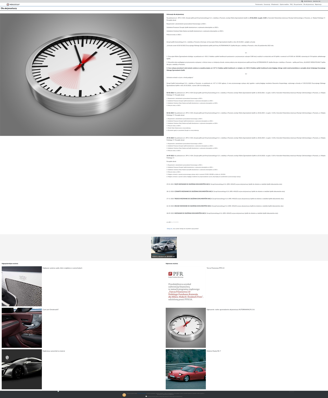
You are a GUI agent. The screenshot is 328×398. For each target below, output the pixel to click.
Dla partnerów (298, 4)
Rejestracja (308, 1)
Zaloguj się (316, 1)
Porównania (259, 4)
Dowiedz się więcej (142, 393)
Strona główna (13, 4)
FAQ (291, 4)
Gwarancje (267, 4)
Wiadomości (275, 4)
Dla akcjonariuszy (308, 4)
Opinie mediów (284, 4)
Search (302, 1)
